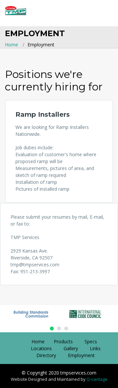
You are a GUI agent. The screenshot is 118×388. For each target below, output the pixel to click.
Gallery (71, 348)
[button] (52, 328)
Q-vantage (97, 379)
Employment (81, 355)
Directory (46, 355)
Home (11, 44)
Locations (41, 348)
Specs (91, 341)
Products (63, 341)
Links (95, 348)
